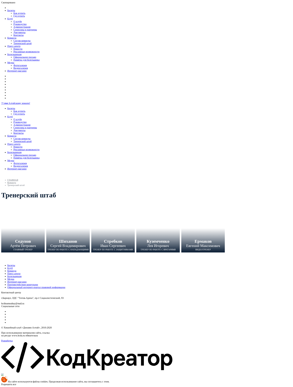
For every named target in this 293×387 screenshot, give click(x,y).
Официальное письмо (24, 57)
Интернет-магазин (17, 71)
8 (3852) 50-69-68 (30, 292)
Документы (19, 32)
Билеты (11, 10)
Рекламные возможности (26, 51)
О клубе (17, 21)
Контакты (18, 35)
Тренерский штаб (22, 43)
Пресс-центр (13, 46)
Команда (11, 38)
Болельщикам (14, 54)
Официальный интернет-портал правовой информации (36, 287)
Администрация (21, 27)
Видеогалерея (20, 68)
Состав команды (22, 40)
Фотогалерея (20, 65)
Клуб (10, 18)
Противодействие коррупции (22, 284)
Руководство (20, 24)
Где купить (19, 16)
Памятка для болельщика (26, 60)
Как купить (19, 13)
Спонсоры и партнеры (25, 29)
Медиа (10, 62)
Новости (17, 49)
